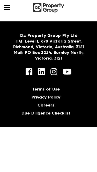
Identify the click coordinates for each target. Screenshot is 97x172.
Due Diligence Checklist (45, 113)
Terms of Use (46, 89)
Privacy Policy (46, 97)
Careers (46, 105)
